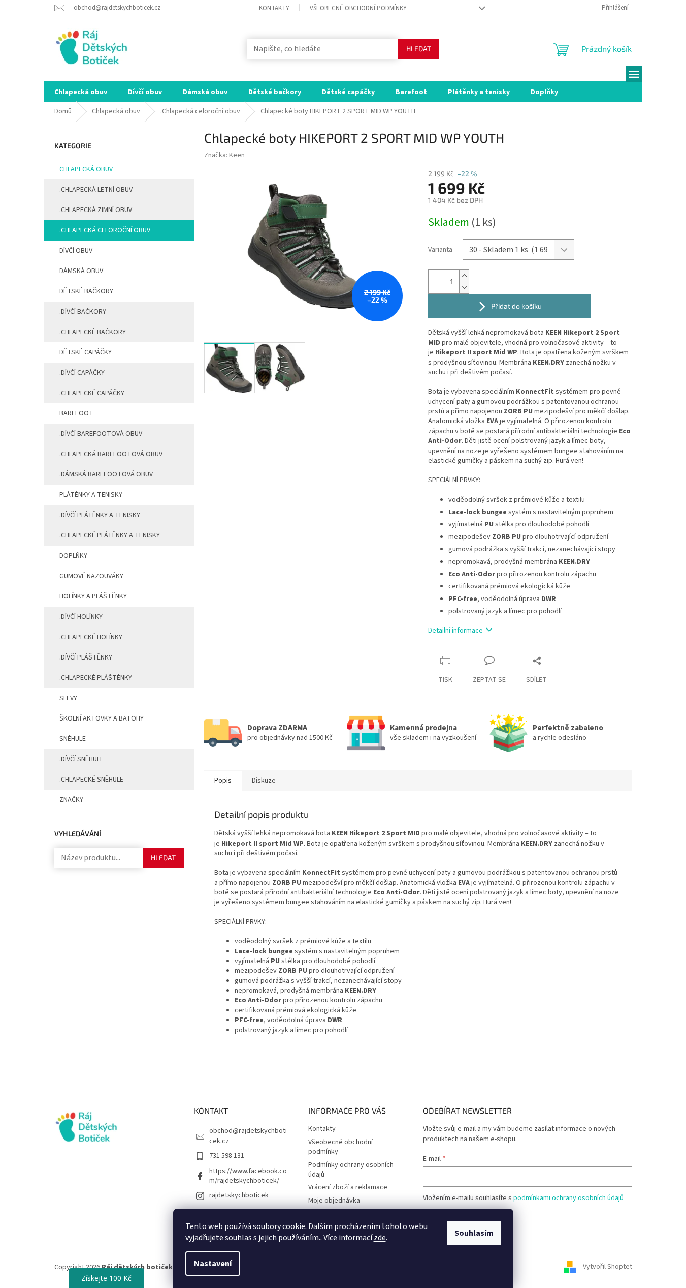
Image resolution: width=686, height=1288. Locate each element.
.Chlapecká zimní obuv (95, 210)
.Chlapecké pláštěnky (95, 678)
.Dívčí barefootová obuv (100, 434)
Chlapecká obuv (86, 169)
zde (380, 1237)
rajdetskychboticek (239, 1195)
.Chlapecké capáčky (91, 393)
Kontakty (274, 8)
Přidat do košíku (516, 306)
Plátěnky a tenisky (90, 495)
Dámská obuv (81, 271)
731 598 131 (226, 1156)
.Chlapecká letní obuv (96, 190)
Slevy (68, 698)
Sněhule (72, 739)
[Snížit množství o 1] (464, 287)
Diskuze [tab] (264, 780)
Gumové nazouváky (91, 576)
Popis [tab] (223, 780)
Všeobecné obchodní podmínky (358, 8)
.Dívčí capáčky (82, 373)
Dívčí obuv (75, 251)
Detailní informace (455, 630)
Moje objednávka (334, 1200)
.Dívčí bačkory (82, 312)
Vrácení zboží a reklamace (347, 1187)
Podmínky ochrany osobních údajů (351, 1170)
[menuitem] (80, 91)
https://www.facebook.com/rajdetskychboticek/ (248, 1176)
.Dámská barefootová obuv (106, 474)
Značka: (224, 155)
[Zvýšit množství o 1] (464, 276)
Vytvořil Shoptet (607, 1267)
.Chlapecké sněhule (91, 779)
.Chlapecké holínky (90, 637)
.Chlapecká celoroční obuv (104, 230)
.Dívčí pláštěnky (85, 657)
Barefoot (76, 413)
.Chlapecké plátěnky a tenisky (109, 535)
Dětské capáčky (85, 352)
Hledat (418, 48)
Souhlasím (474, 1233)
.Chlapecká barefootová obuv (110, 454)
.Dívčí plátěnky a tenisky (99, 515)
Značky (71, 800)
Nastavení (213, 1263)
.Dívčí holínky (81, 617)
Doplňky (73, 556)
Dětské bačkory (86, 291)
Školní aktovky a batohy (101, 718)
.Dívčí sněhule (81, 759)
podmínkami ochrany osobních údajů (568, 1198)
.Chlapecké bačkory (92, 332)
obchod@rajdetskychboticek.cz (248, 1136)
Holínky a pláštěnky (93, 596)
